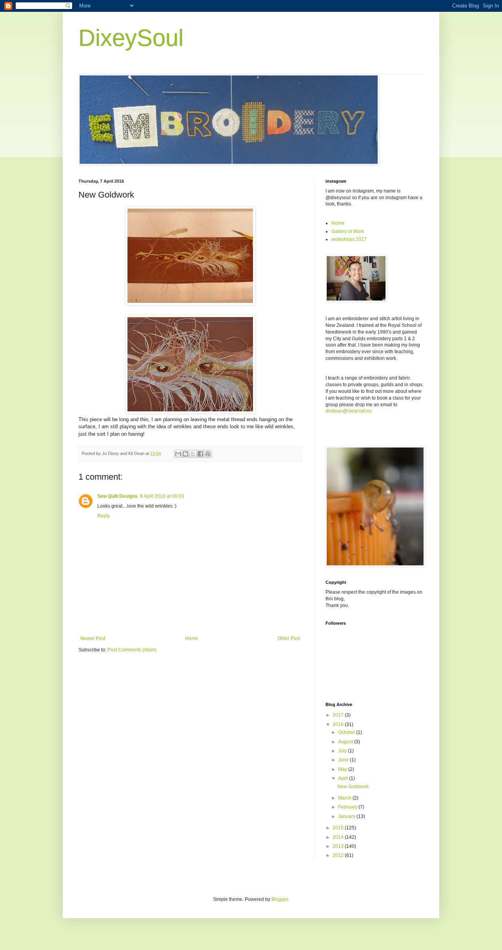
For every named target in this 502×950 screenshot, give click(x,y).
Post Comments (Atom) (131, 650)
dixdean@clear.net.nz (349, 411)
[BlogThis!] (185, 454)
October (347, 732)
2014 (339, 837)
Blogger (279, 899)
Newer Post (92, 638)
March (345, 798)
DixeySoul (131, 38)
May (343, 769)
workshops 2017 (349, 239)
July (343, 751)
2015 (339, 828)
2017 (339, 715)
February (348, 807)
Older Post (289, 638)
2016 (339, 724)
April (343, 778)
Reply (103, 516)
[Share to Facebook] (200, 454)
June (344, 760)
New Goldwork (353, 786)
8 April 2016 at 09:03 (162, 496)
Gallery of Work (347, 231)
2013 (339, 846)
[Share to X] (193, 454)
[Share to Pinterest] (208, 454)
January (347, 816)
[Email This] (178, 454)
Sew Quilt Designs (117, 496)
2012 (339, 855)
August (346, 742)
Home (191, 638)
